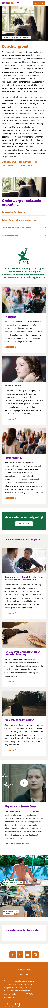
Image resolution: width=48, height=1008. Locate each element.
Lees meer (9, 347)
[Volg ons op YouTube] (28, 954)
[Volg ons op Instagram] (20, 954)
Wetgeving (24, 523)
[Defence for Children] (8, 3)
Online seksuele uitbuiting (13, 212)
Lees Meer (9, 681)
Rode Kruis (11, 728)
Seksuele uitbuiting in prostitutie (16, 227)
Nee (16, 1004)
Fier (41, 725)
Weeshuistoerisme (10, 235)
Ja (7, 1004)
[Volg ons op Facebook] (12, 954)
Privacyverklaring (24, 969)
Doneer (39, 3)
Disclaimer (24, 974)
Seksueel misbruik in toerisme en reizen (19, 219)
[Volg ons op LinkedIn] (35, 954)
